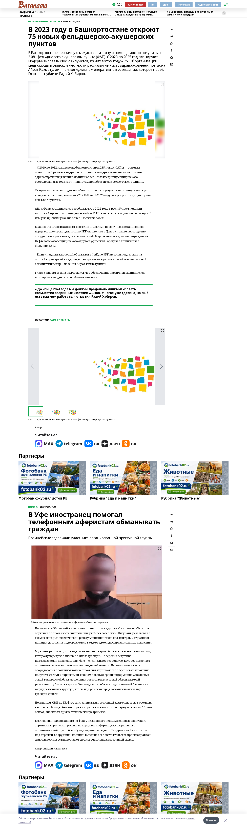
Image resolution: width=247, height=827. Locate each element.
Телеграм (184, 4)
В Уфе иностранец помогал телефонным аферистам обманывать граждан (85, 13)
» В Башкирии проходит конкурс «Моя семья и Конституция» (190, 13)
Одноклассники (208, 4)
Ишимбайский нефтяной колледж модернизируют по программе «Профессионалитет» (135, 13)
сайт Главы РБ (60, 320)
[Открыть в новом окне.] (44, 443)
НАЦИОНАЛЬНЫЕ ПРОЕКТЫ (31, 14)
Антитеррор (135, 4)
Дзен (166, 4)
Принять (211, 820)
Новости (33, 506)
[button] (161, 366)
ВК (152, 4)
